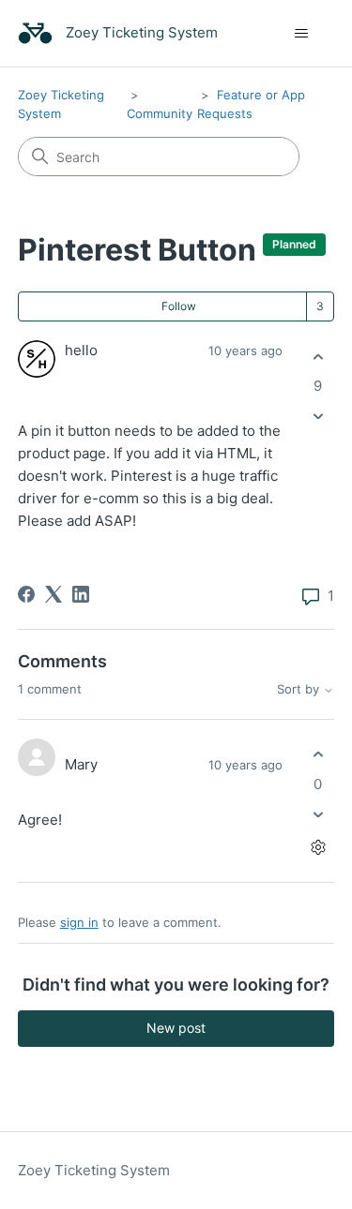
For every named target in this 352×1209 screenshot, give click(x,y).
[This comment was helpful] (317, 755)
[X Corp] (53, 594)
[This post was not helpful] (317, 416)
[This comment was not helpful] (317, 814)
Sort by (300, 689)
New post (176, 1028)
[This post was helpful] (317, 356)
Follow (178, 306)
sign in (79, 922)
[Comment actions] (317, 846)
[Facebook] (26, 594)
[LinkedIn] (80, 594)
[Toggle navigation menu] (301, 34)
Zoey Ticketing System (94, 1170)
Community (159, 113)
